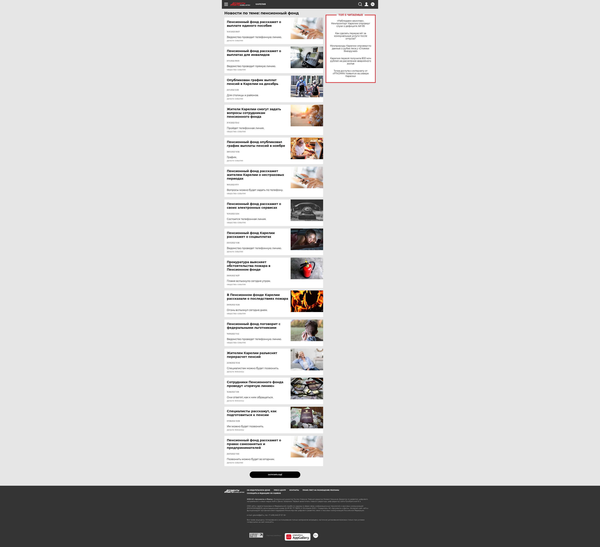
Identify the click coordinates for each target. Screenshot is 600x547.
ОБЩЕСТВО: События (236, 70)
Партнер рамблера (273, 535)
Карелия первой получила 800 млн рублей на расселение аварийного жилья (350, 61)
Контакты (294, 490)
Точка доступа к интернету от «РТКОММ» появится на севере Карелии (351, 74)
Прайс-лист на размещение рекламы (320, 490)
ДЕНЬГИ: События (235, 41)
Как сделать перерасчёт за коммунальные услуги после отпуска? (350, 36)
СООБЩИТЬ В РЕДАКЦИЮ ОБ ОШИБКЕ (264, 493)
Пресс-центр (280, 490)
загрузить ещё (275, 475)
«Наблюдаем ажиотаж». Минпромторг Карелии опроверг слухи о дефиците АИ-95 (350, 24)
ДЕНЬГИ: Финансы (235, 372)
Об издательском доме (258, 490)
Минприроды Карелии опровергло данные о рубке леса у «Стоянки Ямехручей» (350, 49)
